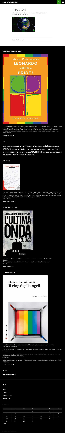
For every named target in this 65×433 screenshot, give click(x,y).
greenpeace (43, 149)
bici (34, 146)
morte (25, 152)
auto (31, 146)
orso (47, 152)
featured (24, 149)
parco (49, 152)
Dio (52, 146)
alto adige (14, 146)
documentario (57, 146)
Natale (29, 152)
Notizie (40, 152)
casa (43, 146)
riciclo (57, 152)
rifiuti (60, 152)
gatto (36, 149)
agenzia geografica (7, 146)
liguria (4, 152)
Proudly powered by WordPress (10, 431)
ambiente (21, 146)
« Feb (4, 423)
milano (12, 152)
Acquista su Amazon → (9, 266)
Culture (48, 146)
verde (30, 154)
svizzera (14, 154)
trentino (22, 154)
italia (59, 149)
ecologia (7, 148)
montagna (19, 152)
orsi (44, 152)
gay (39, 149)
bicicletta (38, 146)
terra (18, 154)
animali (28, 146)
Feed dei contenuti (7, 392)
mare (7, 152)
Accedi (4, 389)
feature (18, 149)
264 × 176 (27, 13)
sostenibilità (8, 154)
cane (41, 146)
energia (14, 149)
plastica (53, 152)
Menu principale (63, 2)
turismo (26, 154)
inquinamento (51, 149)
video (33, 154)
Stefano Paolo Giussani (10, 2)
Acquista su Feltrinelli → (9, 135)
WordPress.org (6, 398)
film (29, 149)
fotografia (33, 149)
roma (4, 154)
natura (34, 152)
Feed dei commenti (8, 395)
